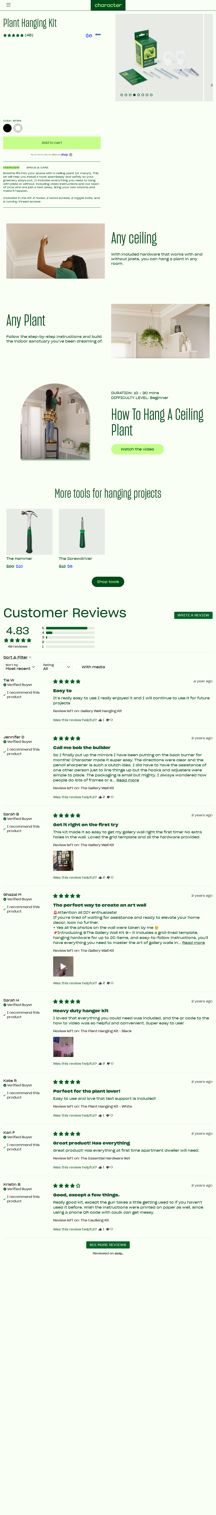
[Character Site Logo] (108, 5)
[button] (18, 35)
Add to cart (52, 143)
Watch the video (137, 449)
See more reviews (108, 1245)
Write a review (193, 615)
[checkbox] (92, 667)
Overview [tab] (11, 167)
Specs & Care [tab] (38, 167)
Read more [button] (127, 780)
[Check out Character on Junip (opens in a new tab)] (118, 1253)
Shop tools (108, 582)
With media (93, 667)
